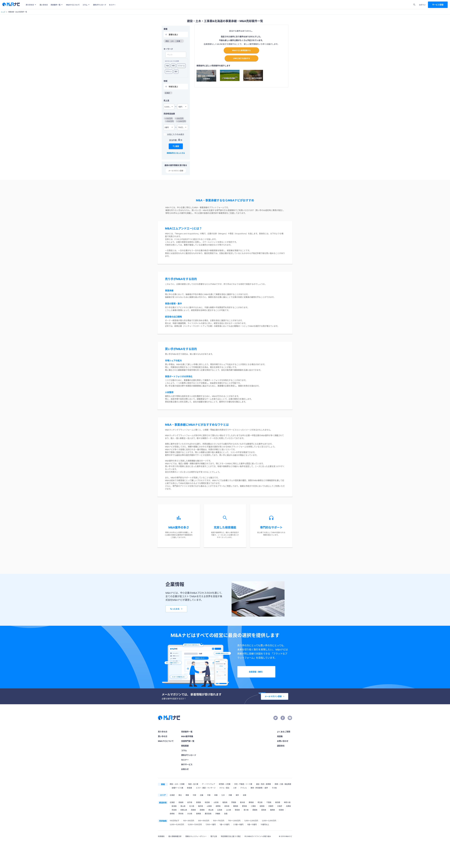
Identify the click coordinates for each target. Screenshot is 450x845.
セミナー (112, 5)
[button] (174, 41)
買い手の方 (44, 5)
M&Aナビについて (73, 5)
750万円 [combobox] (181, 127)
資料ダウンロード (99, 5)
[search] (414, 4)
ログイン (422, 5)
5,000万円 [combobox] (168, 107)
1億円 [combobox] (180, 107)
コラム (84, 5)
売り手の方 (30, 5)
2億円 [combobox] (167, 127)
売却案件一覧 (55, 5)
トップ (3, 12)
